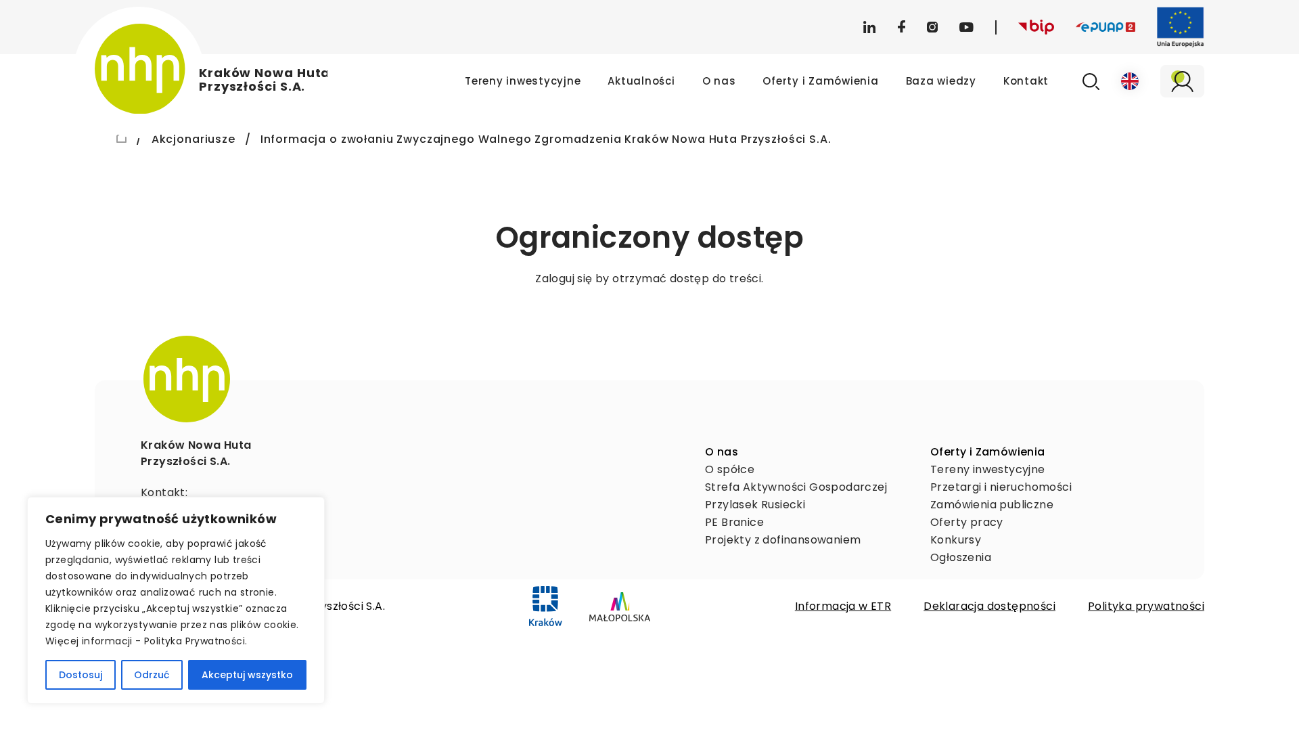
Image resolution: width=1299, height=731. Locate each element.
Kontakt (1026, 81)
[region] (176, 600)
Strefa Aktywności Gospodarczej (796, 487)
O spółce (729, 469)
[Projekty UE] (1180, 27)
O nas (719, 81)
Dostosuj (80, 675)
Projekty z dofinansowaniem (783, 540)
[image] (186, 379)
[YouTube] (966, 27)
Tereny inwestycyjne (522, 81)
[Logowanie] (1182, 81)
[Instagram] (932, 27)
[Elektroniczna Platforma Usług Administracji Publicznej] (1105, 27)
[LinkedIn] (869, 27)
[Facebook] (901, 27)
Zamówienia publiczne (991, 504)
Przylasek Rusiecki (755, 504)
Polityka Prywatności (194, 641)
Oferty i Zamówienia (820, 81)
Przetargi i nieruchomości (1001, 487)
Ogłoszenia (960, 557)
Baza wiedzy (941, 81)
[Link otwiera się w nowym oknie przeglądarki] (545, 606)
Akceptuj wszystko (247, 675)
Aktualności (641, 81)
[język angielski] (1130, 81)
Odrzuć (151, 675)
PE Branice (734, 522)
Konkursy (955, 540)
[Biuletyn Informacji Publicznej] (1036, 27)
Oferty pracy (966, 522)
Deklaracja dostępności (989, 606)
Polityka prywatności (1146, 606)
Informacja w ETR (843, 606)
